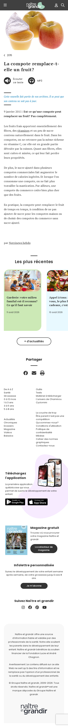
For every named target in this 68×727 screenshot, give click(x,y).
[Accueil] (34, 5)
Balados (8, 435)
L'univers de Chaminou (49, 399)
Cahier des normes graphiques (47, 440)
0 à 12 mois (10, 399)
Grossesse (10, 396)
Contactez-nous (45, 445)
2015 (9, 55)
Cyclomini (41, 402)
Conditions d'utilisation (48, 426)
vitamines (23, 131)
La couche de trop (46, 412)
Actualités (9, 419)
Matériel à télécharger (48, 396)
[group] (22, 300)
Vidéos (8, 432)
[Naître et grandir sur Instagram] (23, 607)
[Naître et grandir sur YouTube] (44, 607)
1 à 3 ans (8, 402)
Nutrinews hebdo (20, 243)
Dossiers (9, 426)
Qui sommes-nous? (47, 422)
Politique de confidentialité (44, 431)
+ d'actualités (34, 341)
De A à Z (8, 389)
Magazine (9, 429)
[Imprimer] (42, 373)
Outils (39, 389)
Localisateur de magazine (44, 548)
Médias (40, 435)
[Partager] (25, 373)
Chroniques (10, 422)
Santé (7, 392)
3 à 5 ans (9, 405)
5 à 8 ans (9, 409)
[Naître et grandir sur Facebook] (30, 607)
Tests (39, 392)
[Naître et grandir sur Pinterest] (37, 607)
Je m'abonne (34, 585)
